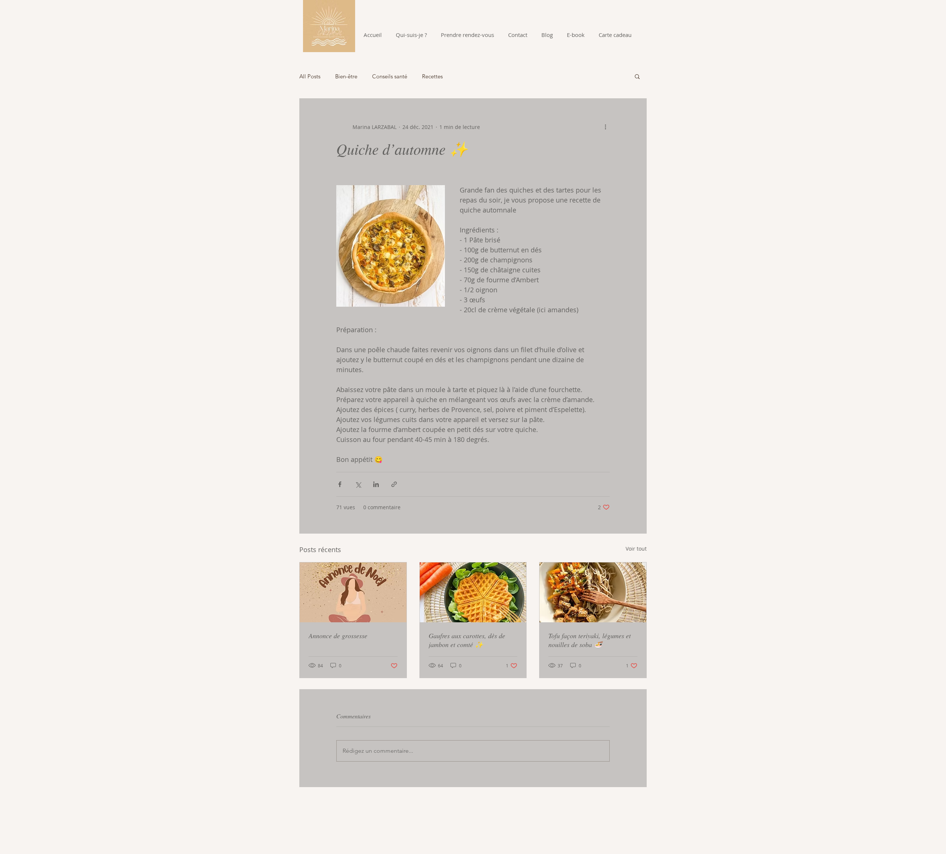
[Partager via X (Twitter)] (357, 484)
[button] (637, 76)
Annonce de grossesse (338, 635)
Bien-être (346, 76)
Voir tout (636, 548)
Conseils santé (389, 76)
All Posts (309, 76)
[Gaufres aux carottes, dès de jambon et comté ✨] (473, 592)
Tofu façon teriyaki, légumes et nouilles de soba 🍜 (589, 640)
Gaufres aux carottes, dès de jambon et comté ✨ (467, 640)
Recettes (432, 76)
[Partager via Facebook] (339, 484)
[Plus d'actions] (605, 126)
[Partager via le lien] (394, 484)
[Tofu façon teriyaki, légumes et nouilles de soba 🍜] (593, 592)
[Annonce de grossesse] (353, 592)
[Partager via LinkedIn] (376, 484)
